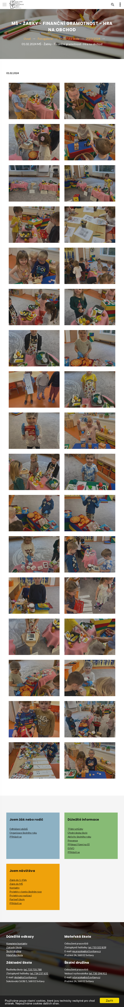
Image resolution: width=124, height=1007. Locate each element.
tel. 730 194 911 (98, 973)
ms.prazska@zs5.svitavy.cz (86, 951)
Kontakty (15, 887)
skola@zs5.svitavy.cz (25, 977)
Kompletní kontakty (16, 943)
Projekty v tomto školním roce (26, 891)
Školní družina (13, 951)
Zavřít (109, 1000)
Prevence (73, 840)
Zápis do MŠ (16, 883)
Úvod (27, 38)
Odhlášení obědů (19, 828)
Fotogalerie (45, 38)
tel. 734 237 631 (39, 973)
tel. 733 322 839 (97, 947)
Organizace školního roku (23, 832)
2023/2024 (93, 38)
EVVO (71, 848)
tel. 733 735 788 (33, 969)
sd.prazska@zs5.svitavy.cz (86, 977)
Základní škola (14, 947)
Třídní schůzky (75, 828)
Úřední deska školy (78, 832)
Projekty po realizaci (21, 895)
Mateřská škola (69, 38)
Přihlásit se (16, 836)
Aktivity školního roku (79, 836)
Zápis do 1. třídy (18, 879)
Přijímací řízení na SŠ (79, 844)
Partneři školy (17, 899)
